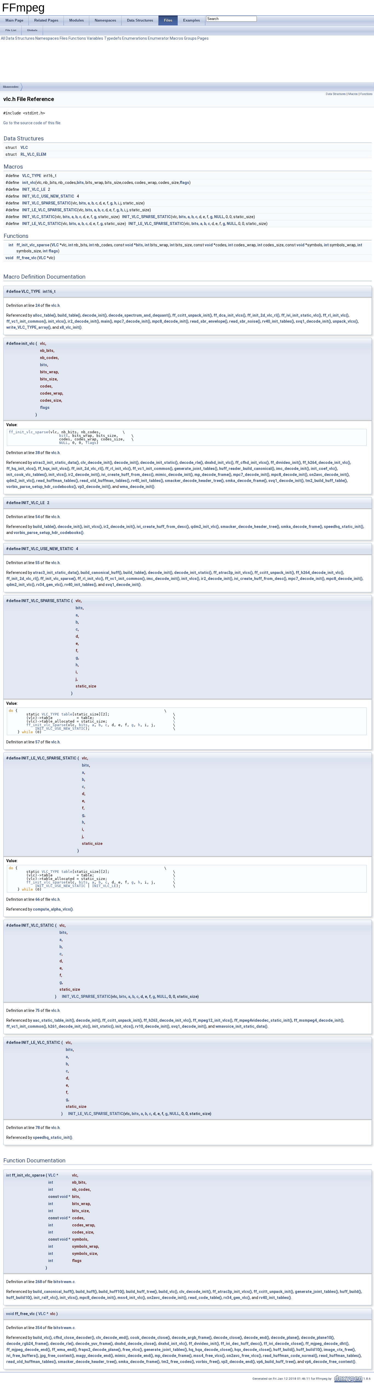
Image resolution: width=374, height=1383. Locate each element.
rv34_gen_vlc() (49, 584)
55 (37, 563)
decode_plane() (285, 1337)
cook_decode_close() (150, 1337)
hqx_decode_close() (253, 1349)
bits (80, 182)
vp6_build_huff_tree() (276, 1361)
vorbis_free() (208, 1361)
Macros (176, 38)
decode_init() (94, 315)
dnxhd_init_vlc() (219, 462)
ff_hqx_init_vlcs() (54, 468)
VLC (24, 147)
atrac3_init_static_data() (56, 462)
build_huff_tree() (141, 1291)
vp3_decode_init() (94, 486)
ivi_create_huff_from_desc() (127, 474)
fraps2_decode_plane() (99, 1349)
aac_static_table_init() (53, 1020)
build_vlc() (168, 1291)
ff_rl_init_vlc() (336, 315)
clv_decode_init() (96, 462)
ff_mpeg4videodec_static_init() (263, 1020)
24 (37, 305)
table (66, 714)
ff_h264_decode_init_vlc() (326, 462)
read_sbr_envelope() (209, 321)
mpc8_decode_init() (170, 321)
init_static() (103, 1026)
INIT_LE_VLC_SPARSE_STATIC (49, 210)
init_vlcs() (57, 321)
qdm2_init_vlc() (20, 480)
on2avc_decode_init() (329, 474)
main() (106, 321)
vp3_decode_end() (238, 1361)
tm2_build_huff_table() (326, 480)
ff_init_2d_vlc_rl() (263, 315)
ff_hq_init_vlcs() (21, 468)
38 (37, 453)
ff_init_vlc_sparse (32, 245)
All (3, 38)
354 (38, 1328)
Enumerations (134, 38)
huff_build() (350, 1291)
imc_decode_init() (292, 468)
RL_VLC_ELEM (33, 154)
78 (37, 1127)
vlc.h (55, 305)
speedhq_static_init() (343, 526)
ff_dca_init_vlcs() (230, 315)
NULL (219, 217)
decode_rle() (191, 462)
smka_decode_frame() (246, 480)
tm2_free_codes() (177, 1361)
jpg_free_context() (57, 1355)
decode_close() (227, 1337)
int (10, 245)
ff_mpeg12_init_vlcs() (212, 1020)
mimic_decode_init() (174, 474)
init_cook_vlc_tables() (26, 474)
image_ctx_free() (339, 1349)
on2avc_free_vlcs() (243, 1355)
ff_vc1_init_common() (26, 321)
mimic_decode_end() (134, 1355)
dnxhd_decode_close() (135, 1343)
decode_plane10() (317, 1337)
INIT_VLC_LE (33, 189)
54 (37, 517)
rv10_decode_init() (152, 1026)
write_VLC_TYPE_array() (28, 327)
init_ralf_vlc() (46, 1297)
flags (184, 182)
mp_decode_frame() (212, 474)
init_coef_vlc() (324, 468)
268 (38, 1282)
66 (37, 899)
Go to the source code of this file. (32, 123)
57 (37, 742)
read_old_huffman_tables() (105, 480)
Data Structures (20, 38)
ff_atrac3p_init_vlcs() (233, 572)
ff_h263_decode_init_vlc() (167, 1020)
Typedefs (112, 38)
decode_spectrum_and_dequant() (139, 315)
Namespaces (47, 38)
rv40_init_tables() (278, 321)
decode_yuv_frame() (94, 1343)
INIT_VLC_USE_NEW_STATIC (48, 196)
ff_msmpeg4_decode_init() (318, 1020)
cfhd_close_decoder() (73, 1337)
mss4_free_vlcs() (209, 1355)
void (129, 245)
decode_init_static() (159, 462)
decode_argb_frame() (192, 1337)
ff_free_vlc (26, 258)
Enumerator (158, 38)
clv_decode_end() (112, 1337)
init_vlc (28, 182)
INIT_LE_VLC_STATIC (41, 223)
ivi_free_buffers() (22, 1355)
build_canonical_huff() (101, 572)
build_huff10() (111, 1291)
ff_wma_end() (64, 1349)
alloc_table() (44, 315)
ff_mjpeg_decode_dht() (327, 1343)
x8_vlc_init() (71, 327)
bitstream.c (64, 1282)
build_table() (68, 315)
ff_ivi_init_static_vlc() (301, 315)
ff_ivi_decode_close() (284, 1343)
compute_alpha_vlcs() (53, 909)
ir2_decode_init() (83, 321)
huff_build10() (19, 1297)
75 (37, 1010)
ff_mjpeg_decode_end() (28, 1349)
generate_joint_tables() (195, 468)
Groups (190, 38)
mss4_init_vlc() (131, 1297)
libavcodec (11, 86)
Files (64, 38)
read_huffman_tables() (57, 480)
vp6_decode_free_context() (330, 1361)
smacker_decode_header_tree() (194, 480)
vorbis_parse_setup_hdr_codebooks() (41, 486)
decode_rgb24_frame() (27, 1343)
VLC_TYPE (31, 176)
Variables (95, 38)
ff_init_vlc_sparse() (58, 578)
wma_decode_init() (137, 486)
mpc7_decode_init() (132, 321)
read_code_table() (205, 1297)
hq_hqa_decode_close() (211, 1349)
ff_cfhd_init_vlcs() (252, 462)
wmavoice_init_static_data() (241, 1026)
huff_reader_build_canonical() (246, 468)
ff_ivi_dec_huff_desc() (241, 1343)
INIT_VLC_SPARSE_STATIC (46, 203)
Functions (77, 38)
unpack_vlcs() (345, 321)
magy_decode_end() (94, 1355)
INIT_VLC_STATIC (38, 217)
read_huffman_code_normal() (290, 1355)
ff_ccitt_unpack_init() (192, 315)
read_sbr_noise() (244, 321)
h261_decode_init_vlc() (69, 1026)
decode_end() (256, 1337)
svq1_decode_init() (313, 321)
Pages (203, 38)
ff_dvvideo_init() (286, 462)
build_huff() (86, 1291)
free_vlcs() (132, 1349)
